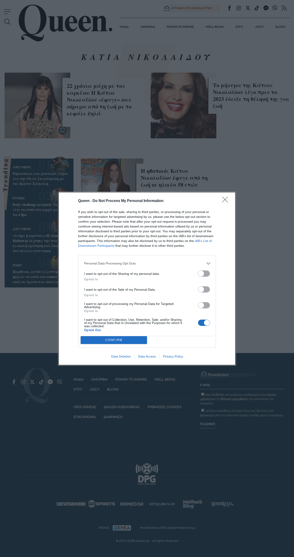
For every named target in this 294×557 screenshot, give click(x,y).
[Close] (226, 201)
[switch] (204, 273)
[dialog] (147, 278)
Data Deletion (121, 356)
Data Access (147, 356)
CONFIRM (113, 340)
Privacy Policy (173, 356)
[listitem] (147, 263)
